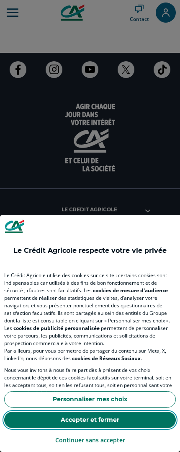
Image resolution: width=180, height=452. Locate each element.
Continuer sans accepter (90, 440)
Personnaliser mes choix (90, 399)
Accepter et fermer (90, 419)
